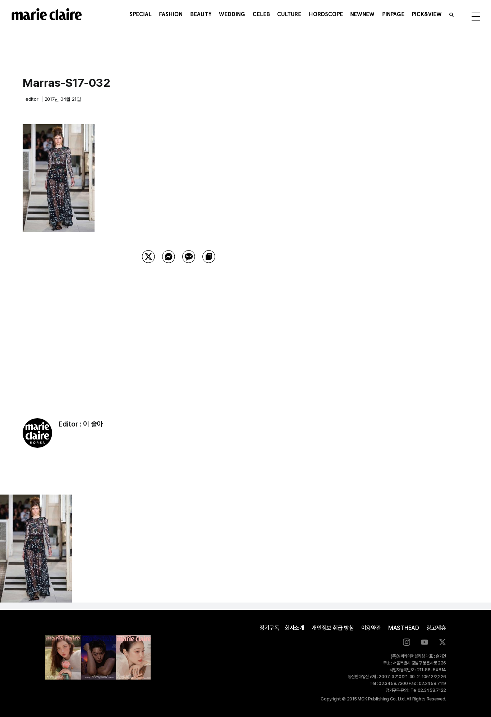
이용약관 (371, 627)
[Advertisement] (179, 331)
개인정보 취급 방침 (333, 627)
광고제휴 (436, 627)
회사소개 (294, 627)
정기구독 (269, 627)
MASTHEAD (403, 627)
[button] (451, 14)
